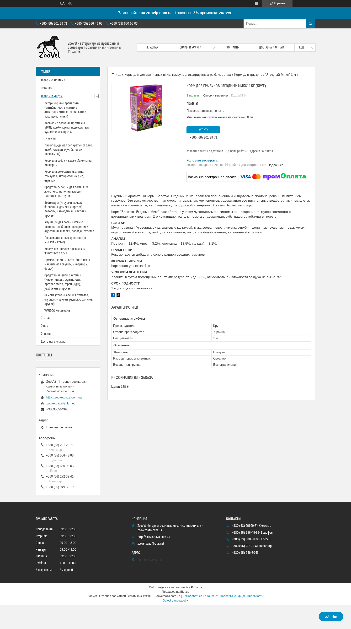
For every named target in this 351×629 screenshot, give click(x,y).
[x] (118, 295)
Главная (153, 47)
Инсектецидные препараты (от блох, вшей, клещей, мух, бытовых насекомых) (68, 150)
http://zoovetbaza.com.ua (64, 397)
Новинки (46, 88)
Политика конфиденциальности (241, 596)
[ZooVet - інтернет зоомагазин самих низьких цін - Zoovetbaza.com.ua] (50, 47)
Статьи (45, 318)
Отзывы (46, 334)
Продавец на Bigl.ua (175, 591)
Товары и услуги (189, 47)
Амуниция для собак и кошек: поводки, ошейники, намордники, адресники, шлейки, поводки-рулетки (69, 226)
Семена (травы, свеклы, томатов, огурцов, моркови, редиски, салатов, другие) (68, 299)
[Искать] (310, 23)
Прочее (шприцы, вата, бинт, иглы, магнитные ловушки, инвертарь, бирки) (67, 264)
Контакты (232, 47)
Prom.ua (196, 587)
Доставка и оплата (271, 47)
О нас (44, 326)
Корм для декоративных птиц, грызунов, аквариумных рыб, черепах (177, 74)
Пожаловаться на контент (200, 596)
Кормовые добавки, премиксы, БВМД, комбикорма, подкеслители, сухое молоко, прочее (67, 127)
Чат (335, 616)
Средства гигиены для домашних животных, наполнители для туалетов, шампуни (66, 191)
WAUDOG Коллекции (57, 311)
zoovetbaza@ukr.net (60, 403)
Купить (203, 130)
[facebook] (113, 295)
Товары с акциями (53, 80)
